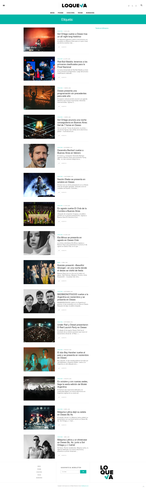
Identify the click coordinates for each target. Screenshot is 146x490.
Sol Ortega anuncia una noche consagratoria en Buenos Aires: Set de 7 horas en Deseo (72, 122)
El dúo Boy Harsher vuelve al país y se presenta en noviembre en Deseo (73, 355)
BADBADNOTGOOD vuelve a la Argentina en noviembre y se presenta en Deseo (72, 297)
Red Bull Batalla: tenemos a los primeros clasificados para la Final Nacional (72, 64)
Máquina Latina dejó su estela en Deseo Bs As (71, 413)
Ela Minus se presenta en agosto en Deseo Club (69, 238)
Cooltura (70, 13)
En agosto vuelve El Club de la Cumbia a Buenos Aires (72, 209)
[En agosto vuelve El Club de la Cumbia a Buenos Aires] (39, 214)
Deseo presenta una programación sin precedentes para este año (71, 93)
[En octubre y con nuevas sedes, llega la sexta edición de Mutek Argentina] (39, 388)
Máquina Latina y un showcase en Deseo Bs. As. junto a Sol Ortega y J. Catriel (72, 442)
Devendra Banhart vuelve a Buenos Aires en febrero (70, 151)
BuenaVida (90, 13)
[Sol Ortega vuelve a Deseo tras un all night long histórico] (39, 39)
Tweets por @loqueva (101, 28)
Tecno (80, 13)
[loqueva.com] (14, 5)
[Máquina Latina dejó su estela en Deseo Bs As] (39, 418)
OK (83, 471)
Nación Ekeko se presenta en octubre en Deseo (71, 180)
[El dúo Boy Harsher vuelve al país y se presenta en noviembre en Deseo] (39, 359)
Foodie (60, 13)
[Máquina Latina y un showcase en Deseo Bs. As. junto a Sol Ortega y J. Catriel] (39, 447)
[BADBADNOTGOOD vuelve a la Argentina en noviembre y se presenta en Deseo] (39, 301)
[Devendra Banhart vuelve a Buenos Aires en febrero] (39, 156)
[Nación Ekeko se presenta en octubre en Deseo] (39, 185)
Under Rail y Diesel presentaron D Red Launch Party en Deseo (72, 326)
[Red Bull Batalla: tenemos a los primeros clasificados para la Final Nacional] (39, 69)
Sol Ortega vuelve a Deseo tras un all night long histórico (72, 35)
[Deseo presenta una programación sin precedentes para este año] (39, 98)
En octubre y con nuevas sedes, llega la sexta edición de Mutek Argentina (72, 384)
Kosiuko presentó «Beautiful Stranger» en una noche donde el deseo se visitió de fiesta (72, 267)
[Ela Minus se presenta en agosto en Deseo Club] (39, 243)
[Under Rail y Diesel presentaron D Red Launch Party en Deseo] (39, 330)
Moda (52, 13)
